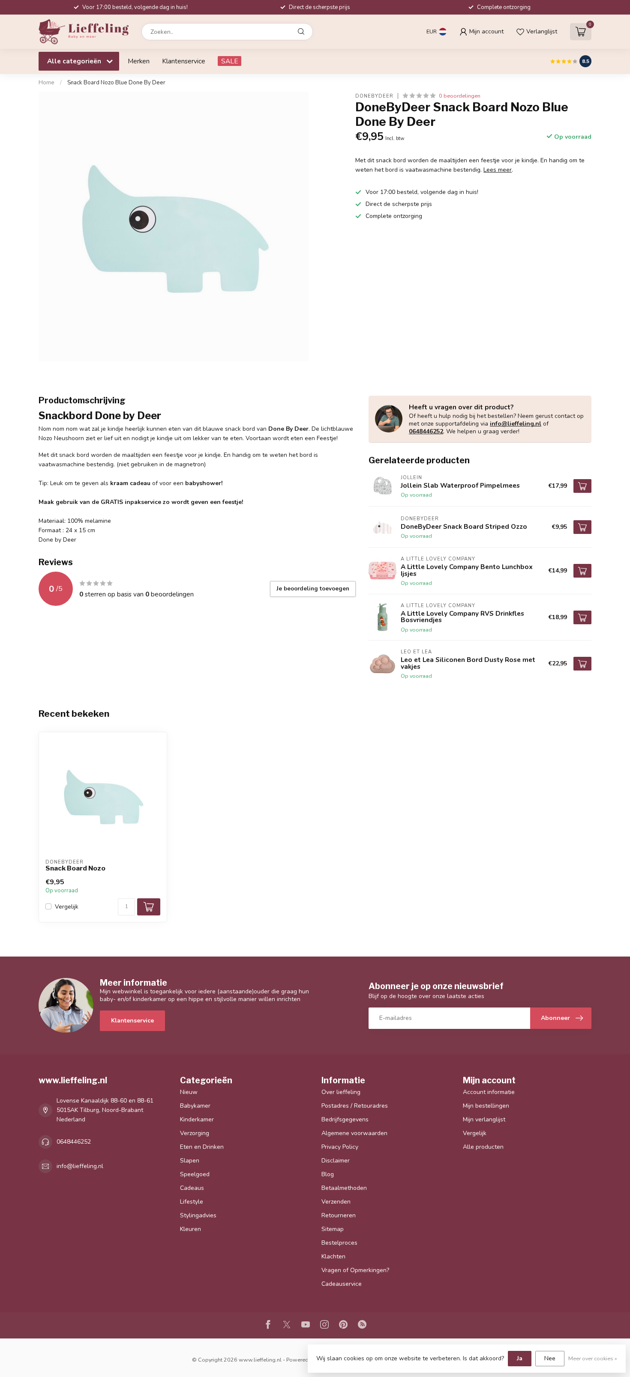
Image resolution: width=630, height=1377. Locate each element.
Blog (327, 1174)
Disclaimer (335, 1160)
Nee (549, 1358)
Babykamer (195, 1106)
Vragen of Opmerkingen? (355, 1270)
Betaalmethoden (344, 1188)
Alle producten (483, 1147)
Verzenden (336, 1202)
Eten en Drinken (202, 1147)
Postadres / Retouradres (354, 1106)
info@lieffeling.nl (515, 424)
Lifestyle (191, 1202)
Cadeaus (192, 1188)
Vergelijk (66, 906)
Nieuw (189, 1092)
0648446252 (426, 431)
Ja (519, 1358)
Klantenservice (183, 61)
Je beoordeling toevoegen (312, 589)
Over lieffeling (340, 1092)
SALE (229, 61)
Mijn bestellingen (486, 1106)
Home (46, 82)
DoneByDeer (374, 95)
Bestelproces (339, 1243)
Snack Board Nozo (75, 868)
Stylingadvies (198, 1215)
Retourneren (338, 1215)
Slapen (189, 1160)
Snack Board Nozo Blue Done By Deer (116, 82)
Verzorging (194, 1133)
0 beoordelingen (459, 95)
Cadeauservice (341, 1284)
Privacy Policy (339, 1147)
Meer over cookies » (592, 1358)
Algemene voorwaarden (354, 1133)
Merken (139, 61)
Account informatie (489, 1092)
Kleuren (190, 1229)
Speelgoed (195, 1174)
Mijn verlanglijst (484, 1119)
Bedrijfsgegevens (345, 1119)
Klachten (333, 1256)
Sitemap (332, 1229)
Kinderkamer (197, 1119)
